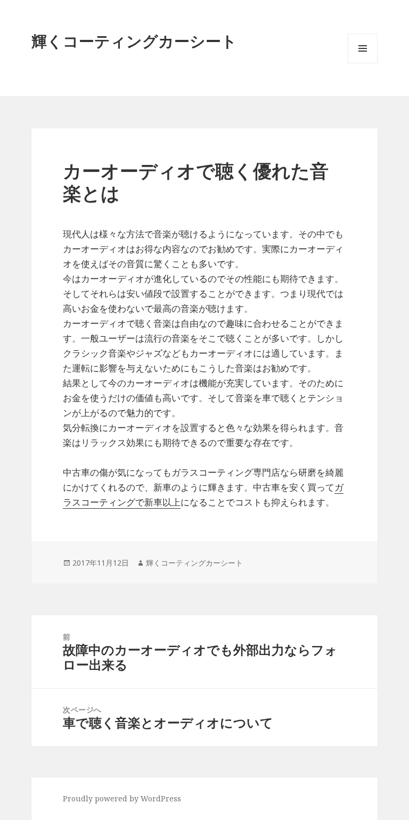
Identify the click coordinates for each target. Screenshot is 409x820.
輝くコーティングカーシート (134, 40)
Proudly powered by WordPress (122, 798)
